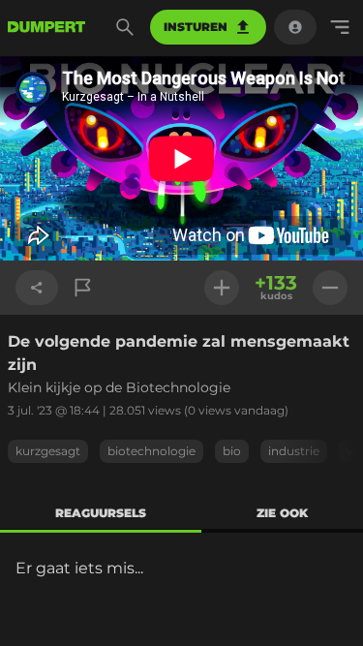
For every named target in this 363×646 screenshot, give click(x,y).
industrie (293, 451)
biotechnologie (151, 451)
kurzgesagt (47, 451)
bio (232, 451)
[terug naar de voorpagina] (46, 27)
